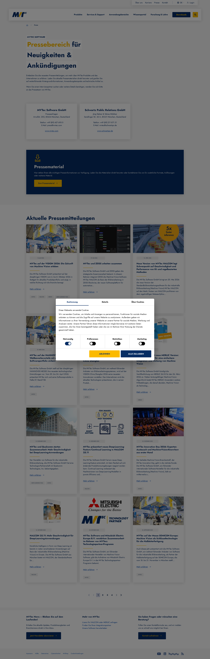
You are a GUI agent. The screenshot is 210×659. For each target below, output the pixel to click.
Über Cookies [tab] (137, 301)
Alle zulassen (136, 353)
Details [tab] (105, 301)
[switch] (93, 343)
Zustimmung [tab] (72, 301)
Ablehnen (104, 353)
